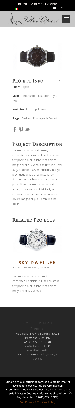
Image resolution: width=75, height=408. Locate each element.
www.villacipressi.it (37, 350)
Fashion (27, 118)
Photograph (40, 118)
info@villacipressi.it (35, 346)
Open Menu (66, 19)
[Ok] (70, 393)
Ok (21, 402)
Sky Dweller (37, 263)
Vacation (54, 118)
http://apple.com (36, 109)
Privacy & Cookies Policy (40, 402)
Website (45, 267)
